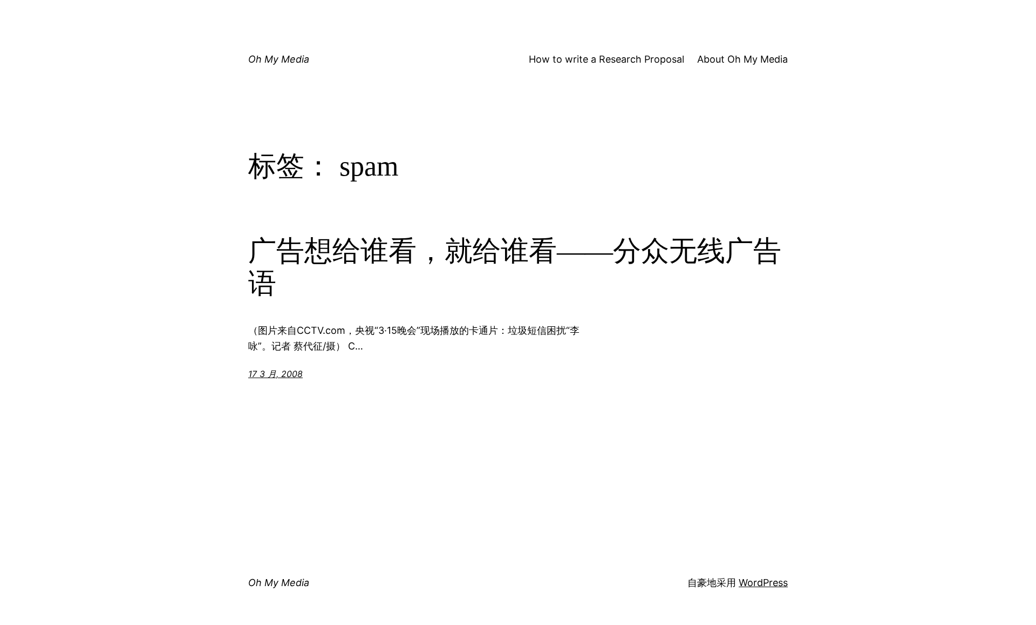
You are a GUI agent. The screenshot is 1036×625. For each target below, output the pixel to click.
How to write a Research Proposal (606, 59)
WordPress (763, 582)
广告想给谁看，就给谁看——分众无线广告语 (514, 267)
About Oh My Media (742, 59)
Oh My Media (278, 59)
